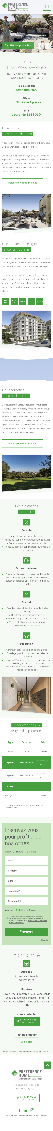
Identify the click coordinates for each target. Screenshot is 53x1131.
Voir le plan (26, 1041)
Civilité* (8, 852)
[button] (48, 46)
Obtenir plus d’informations (22, 182)
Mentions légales (11, 1115)
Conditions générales (25, 1115)
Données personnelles (40, 1115)
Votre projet (9, 910)
